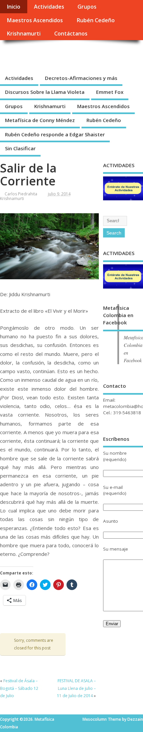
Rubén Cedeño (95, 20)
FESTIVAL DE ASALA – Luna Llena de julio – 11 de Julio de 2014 (76, 688)
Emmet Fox (109, 92)
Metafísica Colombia (55, 55)
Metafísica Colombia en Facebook (118, 315)
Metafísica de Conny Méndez (40, 120)
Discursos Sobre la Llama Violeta (44, 92)
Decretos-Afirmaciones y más (81, 78)
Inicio (13, 6)
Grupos (86, 6)
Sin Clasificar (20, 148)
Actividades (49, 6)
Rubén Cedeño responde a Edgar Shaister (55, 134)
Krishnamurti (24, 33)
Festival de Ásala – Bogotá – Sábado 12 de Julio (19, 688)
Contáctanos (70, 33)
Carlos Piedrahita (21, 194)
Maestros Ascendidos (35, 20)
